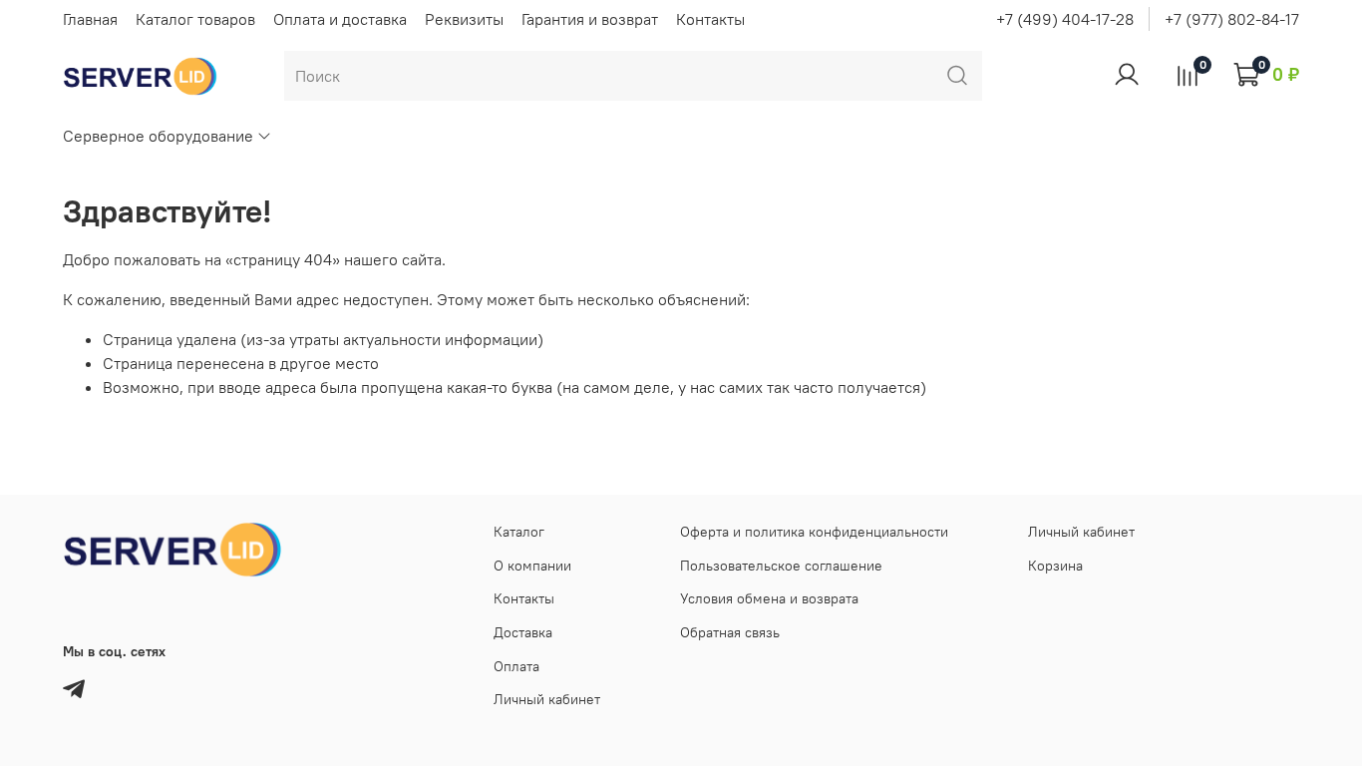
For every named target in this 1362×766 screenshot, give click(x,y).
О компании (532, 565)
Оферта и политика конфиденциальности (814, 532)
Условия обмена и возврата (769, 598)
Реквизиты (464, 19)
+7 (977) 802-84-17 (1232, 19)
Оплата (516, 666)
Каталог (519, 532)
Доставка (523, 632)
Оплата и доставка (340, 19)
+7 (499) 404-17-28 (1065, 19)
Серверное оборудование (158, 136)
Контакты (710, 19)
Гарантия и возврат (589, 19)
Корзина (1055, 565)
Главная (90, 19)
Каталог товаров (195, 19)
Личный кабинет (547, 699)
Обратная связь (730, 632)
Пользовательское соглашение (781, 565)
